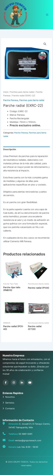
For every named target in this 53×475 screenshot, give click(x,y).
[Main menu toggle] (47, 15)
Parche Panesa (10, 100)
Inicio (5, 92)
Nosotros (10, 397)
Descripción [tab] (9, 149)
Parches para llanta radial (22, 92)
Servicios (9, 402)
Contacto (10, 408)
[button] (45, 44)
